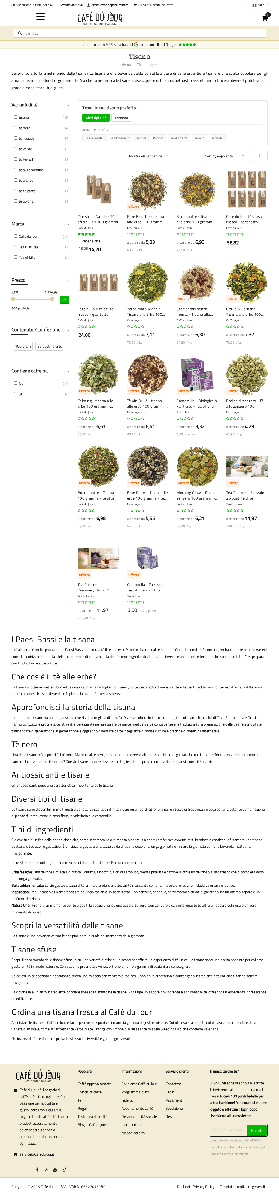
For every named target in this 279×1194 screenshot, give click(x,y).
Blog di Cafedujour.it (93, 1124)
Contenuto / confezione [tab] (35, 329)
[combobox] (139, 33)
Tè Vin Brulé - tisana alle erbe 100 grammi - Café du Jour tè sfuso (146, 403)
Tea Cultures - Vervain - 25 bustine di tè (246, 495)
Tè (139, 64)
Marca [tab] (17, 223)
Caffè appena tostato (94, 1084)
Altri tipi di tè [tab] (96, 117)
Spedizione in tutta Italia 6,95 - (49, 4)
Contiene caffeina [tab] (29, 370)
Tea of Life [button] (27, 257)
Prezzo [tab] (18, 280)
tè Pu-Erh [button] (26, 159)
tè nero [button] (24, 128)
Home (126, 64)
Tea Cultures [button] (28, 247)
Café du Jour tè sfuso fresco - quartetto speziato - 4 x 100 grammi (96, 311)
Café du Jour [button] (28, 236)
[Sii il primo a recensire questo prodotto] (136, 234)
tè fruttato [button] (27, 191)
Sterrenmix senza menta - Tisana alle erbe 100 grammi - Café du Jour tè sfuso (195, 311)
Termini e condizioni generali (242, 1186)
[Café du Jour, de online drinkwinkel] (140, 18)
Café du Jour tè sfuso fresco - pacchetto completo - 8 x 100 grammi (244, 219)
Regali (82, 1108)
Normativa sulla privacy (246, 1147)
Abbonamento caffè (137, 1108)
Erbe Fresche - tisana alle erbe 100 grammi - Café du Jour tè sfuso (146, 219)
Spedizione (174, 1108)
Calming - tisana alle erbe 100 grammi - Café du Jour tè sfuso (96, 403)
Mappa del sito (133, 1133)
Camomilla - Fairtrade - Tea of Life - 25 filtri (147, 587)
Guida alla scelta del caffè (155, 4)
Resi (169, 1116)
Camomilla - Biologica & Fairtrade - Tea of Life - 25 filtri (197, 403)
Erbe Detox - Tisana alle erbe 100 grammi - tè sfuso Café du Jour (147, 495)
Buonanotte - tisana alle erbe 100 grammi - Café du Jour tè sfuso (196, 219)
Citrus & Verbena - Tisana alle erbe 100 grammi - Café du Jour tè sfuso (245, 311)
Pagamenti (174, 1100)
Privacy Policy (203, 1186)
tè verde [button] (25, 149)
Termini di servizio (236, 1153)
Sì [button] (20, 394)
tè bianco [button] (26, 180)
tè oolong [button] (26, 201)
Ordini (170, 1092)
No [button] (21, 383)
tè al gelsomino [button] (31, 170)
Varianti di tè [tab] (24, 104)
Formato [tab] (121, 117)
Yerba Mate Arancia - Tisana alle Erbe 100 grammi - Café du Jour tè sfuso (146, 311)
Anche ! (109, 4)
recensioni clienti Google (158, 44)
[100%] (87, 234)
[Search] (20, 33)
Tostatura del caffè (92, 1116)
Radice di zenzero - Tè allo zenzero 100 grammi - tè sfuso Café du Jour (246, 403)
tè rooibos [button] (27, 138)
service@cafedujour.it (37, 1154)
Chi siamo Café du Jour (139, 1084)
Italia (261, 4)
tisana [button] (24, 117)
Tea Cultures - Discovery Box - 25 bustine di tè (94, 587)
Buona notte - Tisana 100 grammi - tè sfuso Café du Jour (97, 495)
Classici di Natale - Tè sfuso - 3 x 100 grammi (98, 219)
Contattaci (174, 1084)
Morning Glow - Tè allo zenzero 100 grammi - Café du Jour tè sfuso (196, 495)
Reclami (183, 1186)
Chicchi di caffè (90, 1092)
